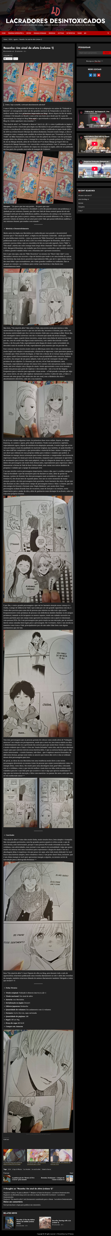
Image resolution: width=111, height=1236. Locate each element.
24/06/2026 (21, 1226)
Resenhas (52, 33)
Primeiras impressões (15, 33)
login (18, 1205)
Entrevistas (71, 33)
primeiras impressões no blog (35, 113)
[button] (108, 33)
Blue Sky (97, 61)
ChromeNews (61, 1234)
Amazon (19, 1026)
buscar (107, 53)
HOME (3, 33)
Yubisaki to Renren (46, 1169)
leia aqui (32, 118)
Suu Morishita (26, 1169)
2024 (9, 1169)
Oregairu (81, 207)
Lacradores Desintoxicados (55, 20)
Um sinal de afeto (36, 1169)
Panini (80, 33)
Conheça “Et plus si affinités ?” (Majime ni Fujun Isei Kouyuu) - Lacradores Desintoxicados (40, 1193)
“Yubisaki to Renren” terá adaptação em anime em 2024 (61, 1163)
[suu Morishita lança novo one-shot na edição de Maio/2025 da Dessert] (14, 1155)
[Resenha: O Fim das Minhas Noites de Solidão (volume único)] (9, 1223)
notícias (61, 33)
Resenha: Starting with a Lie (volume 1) (61, 1222)
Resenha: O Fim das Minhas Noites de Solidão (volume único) (26, 1222)
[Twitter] (90, 75)
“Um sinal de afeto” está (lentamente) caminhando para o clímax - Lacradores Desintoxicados (41, 1199)
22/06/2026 (57, 1225)
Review (28, 33)
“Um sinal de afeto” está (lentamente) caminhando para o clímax (36, 1163)
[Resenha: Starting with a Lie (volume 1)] (45, 1223)
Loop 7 (80, 211)
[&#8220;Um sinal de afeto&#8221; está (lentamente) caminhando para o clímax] (38, 1155)
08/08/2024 (20, 51)
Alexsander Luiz (9, 51)
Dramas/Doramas (40, 33)
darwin (80, 203)
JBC (85, 33)
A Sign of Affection (17, 1169)
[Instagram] (94, 75)
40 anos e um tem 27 (85, 195)
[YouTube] (98, 75)
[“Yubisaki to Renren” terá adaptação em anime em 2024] (61, 1155)
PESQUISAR (84, 47)
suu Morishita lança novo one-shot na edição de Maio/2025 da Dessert (12, 1163)
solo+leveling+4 (83, 199)
